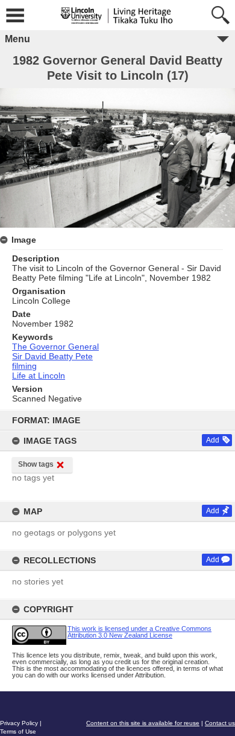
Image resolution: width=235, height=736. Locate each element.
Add (212, 440)
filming (24, 366)
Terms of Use (18, 731)
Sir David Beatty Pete (52, 356)
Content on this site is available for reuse (142, 723)
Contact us (220, 723)
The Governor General (55, 346)
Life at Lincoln (38, 375)
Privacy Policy (19, 723)
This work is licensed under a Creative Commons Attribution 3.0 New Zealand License (139, 632)
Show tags (36, 464)
